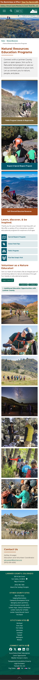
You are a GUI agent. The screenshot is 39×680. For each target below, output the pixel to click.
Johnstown (19, 630)
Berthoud (19, 623)
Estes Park (19, 625)
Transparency (12, 661)
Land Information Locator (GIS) (19, 605)
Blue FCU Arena (19, 596)
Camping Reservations (19, 598)
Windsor (19, 640)
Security (28, 661)
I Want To (19, 11)
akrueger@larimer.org (13, 560)
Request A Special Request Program (19, 166)
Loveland (19, 633)
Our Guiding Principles (22, 587)
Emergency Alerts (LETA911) (19, 603)
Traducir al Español (29, 16)
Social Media (13, 653)
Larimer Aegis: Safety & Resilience (19, 607)
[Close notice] (37, 1)
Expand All (23, 284)
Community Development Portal (19, 600)
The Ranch (19, 614)
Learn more (6, 280)
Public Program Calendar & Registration (20, 120)
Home (3, 41)
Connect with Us (18, 646)
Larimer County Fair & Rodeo (19, 610)
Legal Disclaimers (19, 663)
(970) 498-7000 (19, 585)
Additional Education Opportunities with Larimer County (19, 289)
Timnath (19, 635)
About (12, 587)
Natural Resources (12, 41)
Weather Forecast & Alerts (19, 658)
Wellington (19, 637)
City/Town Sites (18, 620)
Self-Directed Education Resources (19, 211)
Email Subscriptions (24, 653)
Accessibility (21, 661)
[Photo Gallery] (18, 16)
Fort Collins (19, 628)
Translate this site (19, 666)
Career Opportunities (19, 655)
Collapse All (33, 284)
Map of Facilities (19, 581)
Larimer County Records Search (19, 612)
